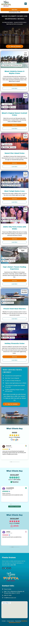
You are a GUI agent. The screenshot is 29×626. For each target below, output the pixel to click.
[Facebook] (5, 568)
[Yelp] (10, 568)
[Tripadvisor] (3, 568)
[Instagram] (8, 568)
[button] (25, 4)
